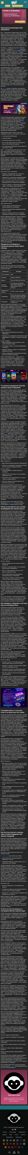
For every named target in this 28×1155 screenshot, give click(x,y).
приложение (11, 503)
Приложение (22, 1132)
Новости (23, 1134)
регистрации (17, 49)
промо (6, 433)
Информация (9, 1137)
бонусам (4, 88)
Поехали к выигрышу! (14, 1091)
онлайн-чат (5, 856)
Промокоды (19, 1137)
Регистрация (13, 1132)
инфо (2, 253)
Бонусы (5, 1132)
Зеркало (5, 1134)
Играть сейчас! (20, 21)
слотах (23, 121)
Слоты (16, 1134)
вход (21, 405)
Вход (11, 1134)
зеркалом (12, 1066)
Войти (8, 6)
